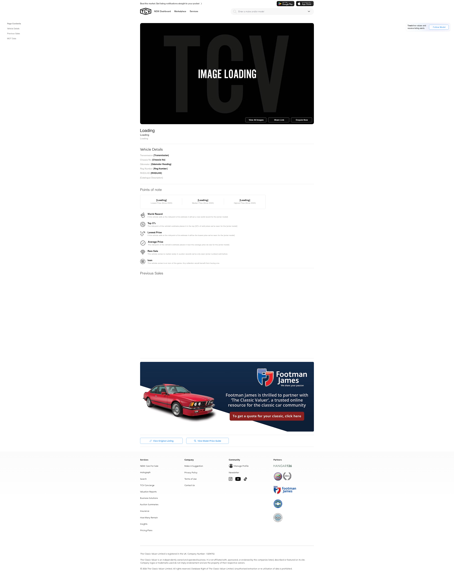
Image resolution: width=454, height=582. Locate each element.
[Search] (235, 11)
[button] (180, 11)
